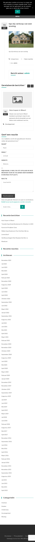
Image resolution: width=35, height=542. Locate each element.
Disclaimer (8, 536)
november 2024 (6, 281)
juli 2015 (4, 480)
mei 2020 (4, 365)
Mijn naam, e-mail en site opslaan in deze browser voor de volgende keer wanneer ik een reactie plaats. (17, 173)
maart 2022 (4, 309)
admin (15, 63)
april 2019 (4, 410)
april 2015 (4, 490)
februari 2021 (5, 340)
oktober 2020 (5, 351)
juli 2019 (4, 400)
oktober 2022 (5, 298)
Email (3, 152)
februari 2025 (5, 278)
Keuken (3, 506)
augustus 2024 (6, 285)
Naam (4, 144)
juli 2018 (4, 417)
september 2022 (6, 302)
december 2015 (6, 466)
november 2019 (6, 386)
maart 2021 (4, 337)
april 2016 (4, 452)
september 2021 (6, 316)
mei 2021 (4, 330)
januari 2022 (5, 312)
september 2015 (6, 473)
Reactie (4, 178)
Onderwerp (5, 509)
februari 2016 (5, 459)
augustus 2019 (6, 396)
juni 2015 (4, 483)
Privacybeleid (18, 536)
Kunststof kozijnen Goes (9, 227)
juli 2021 (4, 323)
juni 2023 (4, 292)
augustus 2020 (6, 358)
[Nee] (33, 8)
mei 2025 (4, 271)
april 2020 (4, 368)
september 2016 (6, 441)
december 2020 (6, 344)
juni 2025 (4, 267)
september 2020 (6, 354)
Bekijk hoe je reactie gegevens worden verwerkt (16, 202)
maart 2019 (4, 413)
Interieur (4, 502)
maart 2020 (4, 372)
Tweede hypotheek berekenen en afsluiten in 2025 (17, 224)
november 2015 (6, 469)
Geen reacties (28, 59)
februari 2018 (5, 424)
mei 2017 (4, 431)
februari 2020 (5, 375)
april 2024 (4, 288)
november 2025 (6, 260)
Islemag (9, 538)
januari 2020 (5, 379)
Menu (17, 16)
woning (3, 516)
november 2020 (6, 347)
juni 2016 (4, 445)
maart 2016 (4, 455)
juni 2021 (4, 326)
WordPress (24, 538)
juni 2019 (4, 403)
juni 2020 (4, 361)
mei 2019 (4, 407)
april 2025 (4, 274)
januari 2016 (5, 462)
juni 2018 (4, 420)
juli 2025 (4, 264)
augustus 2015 (6, 476)
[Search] (22, 207)
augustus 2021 (6, 319)
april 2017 (4, 434)
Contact (27, 536)
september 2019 (6, 393)
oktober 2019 (5, 389)
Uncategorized (9, 124)
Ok (17, 11)
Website (4, 160)
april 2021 (4, 333)
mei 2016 (4, 448)
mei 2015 (4, 487)
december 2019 (6, 382)
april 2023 (4, 295)
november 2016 (6, 438)
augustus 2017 (6, 427)
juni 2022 (4, 305)
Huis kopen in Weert (17, 110)
